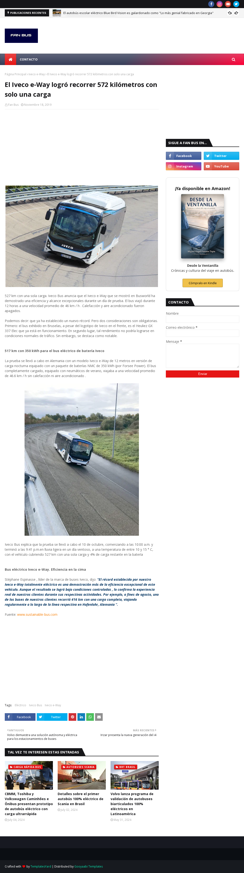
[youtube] (228, 4)
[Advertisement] (82, 147)
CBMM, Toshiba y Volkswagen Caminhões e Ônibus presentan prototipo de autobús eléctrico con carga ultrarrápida (29, 804)
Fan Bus (13, 105)
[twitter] (236, 4)
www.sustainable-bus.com (37, 614)
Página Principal (15, 74)
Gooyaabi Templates (88, 866)
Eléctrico (20, 705)
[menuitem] (10, 59)
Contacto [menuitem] (29, 59)
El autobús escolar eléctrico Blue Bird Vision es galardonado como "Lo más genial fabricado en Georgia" (138, 12)
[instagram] (220, 4)
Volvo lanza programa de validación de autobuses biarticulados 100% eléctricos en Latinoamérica (132, 804)
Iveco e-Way (37, 74)
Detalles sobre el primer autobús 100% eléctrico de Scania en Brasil (80, 799)
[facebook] (211, 4)
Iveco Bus (35, 705)
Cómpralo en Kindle (203, 283)
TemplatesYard (40, 866)
